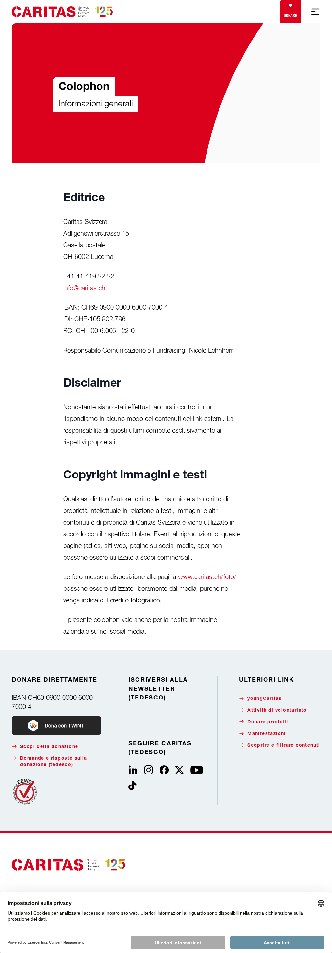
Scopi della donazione (49, 747)
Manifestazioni (266, 734)
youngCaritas (264, 699)
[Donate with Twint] (56, 725)
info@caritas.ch (84, 287)
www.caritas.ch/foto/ (207, 576)
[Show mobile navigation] (315, 12)
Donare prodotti (268, 722)
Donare (290, 15)
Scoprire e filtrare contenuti (283, 745)
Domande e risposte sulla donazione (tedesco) (53, 761)
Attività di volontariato (277, 710)
